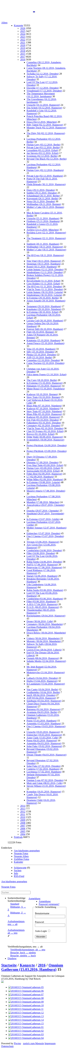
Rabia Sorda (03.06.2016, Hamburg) (45, 590)
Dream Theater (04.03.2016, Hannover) (46, 754)
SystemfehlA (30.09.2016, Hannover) (45, 439)
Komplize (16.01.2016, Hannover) (44, 791)
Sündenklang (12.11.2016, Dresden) (45, 272)
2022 (22, 39)
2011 (22, 814)
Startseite (9, 965)
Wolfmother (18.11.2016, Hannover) (45, 246)
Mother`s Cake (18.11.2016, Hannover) (46, 249)
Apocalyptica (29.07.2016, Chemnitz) (45, 505)
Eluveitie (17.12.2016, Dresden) (43, 88)
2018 (22, 51)
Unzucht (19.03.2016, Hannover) (43, 732)
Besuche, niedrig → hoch (23, 955)
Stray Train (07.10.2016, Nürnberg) (44, 411)
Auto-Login (41, 931)
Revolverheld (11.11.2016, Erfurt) (43, 281)
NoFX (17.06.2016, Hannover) (42, 564)
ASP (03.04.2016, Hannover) (41, 698)
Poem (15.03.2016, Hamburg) (42, 720)
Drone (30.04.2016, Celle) (40, 621)
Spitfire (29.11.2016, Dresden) (42, 193)
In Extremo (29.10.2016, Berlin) (43, 298)
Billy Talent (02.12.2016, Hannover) (45, 124)
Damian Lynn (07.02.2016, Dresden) (45, 780)
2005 (22, 831)
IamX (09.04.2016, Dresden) (41, 695)
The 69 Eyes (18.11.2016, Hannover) (45, 255)
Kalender (18, 862)
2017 (22, 56)
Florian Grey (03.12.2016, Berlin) (43, 144)
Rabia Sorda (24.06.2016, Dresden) (44, 561)
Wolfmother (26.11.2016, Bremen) (44, 204)
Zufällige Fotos (21, 859)
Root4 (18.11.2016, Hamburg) (42, 266)
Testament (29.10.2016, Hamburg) (44, 306)
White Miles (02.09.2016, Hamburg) (45, 479)
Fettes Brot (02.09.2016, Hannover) (44, 473)
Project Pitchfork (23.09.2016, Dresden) (47, 451)
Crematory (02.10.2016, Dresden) (43, 425)
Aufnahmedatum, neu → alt (16, 923)
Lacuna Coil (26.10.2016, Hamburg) (45, 320)
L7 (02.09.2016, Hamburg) (40, 476)
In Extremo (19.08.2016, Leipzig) (43, 482)
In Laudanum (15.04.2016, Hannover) (46, 683)
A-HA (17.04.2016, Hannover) (42, 604)
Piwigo (17, 1043)
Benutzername (42, 913)
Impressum (50, 1043)
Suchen (17, 870)
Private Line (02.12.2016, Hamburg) (45, 176)
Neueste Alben (21, 856)
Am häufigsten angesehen (27, 850)
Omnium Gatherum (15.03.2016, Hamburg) (32, 967)
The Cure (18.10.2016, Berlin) (42, 380)
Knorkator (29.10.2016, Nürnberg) (44, 309)
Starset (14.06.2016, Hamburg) (42, 576)
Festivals (18, 837)
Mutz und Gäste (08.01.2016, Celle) (45, 783)
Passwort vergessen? (49, 904)
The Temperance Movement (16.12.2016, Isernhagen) (41, 95)
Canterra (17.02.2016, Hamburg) (43, 769)
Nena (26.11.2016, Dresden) (41, 201)
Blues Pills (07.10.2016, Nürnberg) (44, 405)
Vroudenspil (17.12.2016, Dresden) (44, 90)
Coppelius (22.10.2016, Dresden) (43, 360)
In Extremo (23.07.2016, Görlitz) (43, 519)
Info (16, 873)
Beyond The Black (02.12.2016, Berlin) (47, 158)
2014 (22, 805)
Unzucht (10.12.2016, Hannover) (43, 105)
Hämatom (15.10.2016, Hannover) (44, 386)
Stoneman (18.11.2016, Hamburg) (44, 263)
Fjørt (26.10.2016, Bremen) (40, 332)
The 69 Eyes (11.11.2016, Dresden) (44, 286)
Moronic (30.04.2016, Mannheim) (44, 641)
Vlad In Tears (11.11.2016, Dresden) (45, 289)
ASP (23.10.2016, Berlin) (39, 357)
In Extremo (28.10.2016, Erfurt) (43, 312)
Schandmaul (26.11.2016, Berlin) (43, 195)
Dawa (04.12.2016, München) (42, 122)
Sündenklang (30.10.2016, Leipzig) (44, 295)
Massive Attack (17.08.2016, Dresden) (46, 491)
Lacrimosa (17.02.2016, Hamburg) (44, 771)
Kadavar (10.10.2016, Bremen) (42, 394)
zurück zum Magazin (33, 1043)
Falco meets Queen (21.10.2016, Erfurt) (46, 374)
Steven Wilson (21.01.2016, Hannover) (46, 786)
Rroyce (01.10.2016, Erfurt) (41, 434)
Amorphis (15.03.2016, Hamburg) (44, 723)
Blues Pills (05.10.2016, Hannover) (44, 414)
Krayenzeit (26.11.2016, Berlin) (42, 198)
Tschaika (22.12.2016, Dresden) (43, 73)
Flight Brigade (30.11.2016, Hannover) (46, 184)
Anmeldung (34, 898)
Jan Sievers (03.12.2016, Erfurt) (43, 153)
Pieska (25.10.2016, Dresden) (41, 354)
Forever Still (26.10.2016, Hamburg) (45, 329)
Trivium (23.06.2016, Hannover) (43, 542)
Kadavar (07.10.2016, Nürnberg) (43, 408)
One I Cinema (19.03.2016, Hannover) (46, 726)
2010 (22, 817)
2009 (22, 820)
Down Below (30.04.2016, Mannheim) (46, 632)
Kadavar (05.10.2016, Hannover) (43, 417)
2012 (22, 811)
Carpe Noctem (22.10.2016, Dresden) (45, 363)
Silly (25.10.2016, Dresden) (40, 351)
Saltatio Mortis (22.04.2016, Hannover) (46, 661)
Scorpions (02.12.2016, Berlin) (42, 156)
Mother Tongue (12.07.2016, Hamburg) (46, 527)
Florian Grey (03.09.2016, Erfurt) (43, 468)
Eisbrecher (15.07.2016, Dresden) (43, 533)
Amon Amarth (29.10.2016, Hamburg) (46, 300)
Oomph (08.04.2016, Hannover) (43, 658)
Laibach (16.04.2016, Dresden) (42, 678)
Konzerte (18, 25)
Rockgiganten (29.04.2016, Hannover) (46, 615)
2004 (22, 834)
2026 (22, 28)
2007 (22, 825)
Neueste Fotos (21, 853)
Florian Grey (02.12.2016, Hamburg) (45, 170)
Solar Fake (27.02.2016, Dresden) (44, 766)
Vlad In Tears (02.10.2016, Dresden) (45, 428)
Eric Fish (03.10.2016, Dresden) (43, 420)
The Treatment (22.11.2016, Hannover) (46, 238)
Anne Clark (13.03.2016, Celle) (42, 737)
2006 (22, 828)
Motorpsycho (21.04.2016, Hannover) (46, 672)
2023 (22, 36)
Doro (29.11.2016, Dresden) (41, 190)
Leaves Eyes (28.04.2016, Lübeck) (44, 649)
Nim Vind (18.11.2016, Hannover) (44, 261)
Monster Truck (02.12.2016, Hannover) (46, 127)
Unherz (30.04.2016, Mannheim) (43, 638)
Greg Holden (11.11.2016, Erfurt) (43, 283)
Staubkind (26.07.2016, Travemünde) (45, 513)
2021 (22, 42)
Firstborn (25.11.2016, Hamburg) (43, 221)
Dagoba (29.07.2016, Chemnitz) (43, 510)
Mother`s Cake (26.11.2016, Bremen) (45, 207)
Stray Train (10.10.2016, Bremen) (43, 397)
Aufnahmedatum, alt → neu (16, 931)
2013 (22, 808)
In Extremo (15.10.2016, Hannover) (45, 383)
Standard (14, 904)
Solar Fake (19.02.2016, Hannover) (44, 746)
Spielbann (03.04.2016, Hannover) (44, 700)
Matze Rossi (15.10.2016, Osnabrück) (46, 388)
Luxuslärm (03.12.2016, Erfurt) (42, 150)
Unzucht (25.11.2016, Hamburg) (43, 218)
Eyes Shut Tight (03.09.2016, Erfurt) (45, 465)
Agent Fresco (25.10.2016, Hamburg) (45, 343)
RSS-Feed (19, 876)
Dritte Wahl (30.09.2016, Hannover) (45, 437)
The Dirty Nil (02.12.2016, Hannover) (46, 133)
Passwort (39, 922)
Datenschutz (7, 1046)
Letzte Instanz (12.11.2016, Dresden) (45, 269)
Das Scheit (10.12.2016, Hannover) (44, 107)
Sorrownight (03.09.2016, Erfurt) (43, 471)
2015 (22, 53)
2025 (22, 31)
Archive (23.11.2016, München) (43, 229)
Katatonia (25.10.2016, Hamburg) (44, 340)
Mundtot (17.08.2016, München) (43, 502)
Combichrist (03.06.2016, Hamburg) (45, 598)
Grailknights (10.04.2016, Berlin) (43, 692)
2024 (22, 34)
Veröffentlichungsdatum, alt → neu (27, 949)
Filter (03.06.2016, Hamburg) (41, 601)
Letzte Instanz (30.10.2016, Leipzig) (45, 292)
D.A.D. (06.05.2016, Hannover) (43, 607)
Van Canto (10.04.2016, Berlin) (42, 689)
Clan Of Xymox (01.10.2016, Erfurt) (45, 431)
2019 (22, 48)
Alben (4, 22)
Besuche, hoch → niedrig (23, 952)
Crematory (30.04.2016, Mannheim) (45, 624)
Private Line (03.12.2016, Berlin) (43, 147)
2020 (22, 45)
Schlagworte (20, 867)
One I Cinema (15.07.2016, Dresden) (45, 536)
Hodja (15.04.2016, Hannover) (42, 681)
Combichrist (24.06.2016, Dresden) (44, 550)
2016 (22, 59)
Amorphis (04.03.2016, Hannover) (44, 743)
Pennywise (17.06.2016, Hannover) (44, 567)
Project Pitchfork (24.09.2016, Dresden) (47, 445)
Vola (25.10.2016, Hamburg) (41, 349)
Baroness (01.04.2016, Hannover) (44, 709)
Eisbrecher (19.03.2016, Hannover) (44, 735)
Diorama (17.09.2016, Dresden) (43, 462)
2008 (22, 823)
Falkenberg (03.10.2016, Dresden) (44, 422)
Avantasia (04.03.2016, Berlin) (42, 712)
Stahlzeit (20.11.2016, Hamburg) (43, 244)
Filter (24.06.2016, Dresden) (41, 553)
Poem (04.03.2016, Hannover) (42, 740)
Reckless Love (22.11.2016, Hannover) (46, 232)
